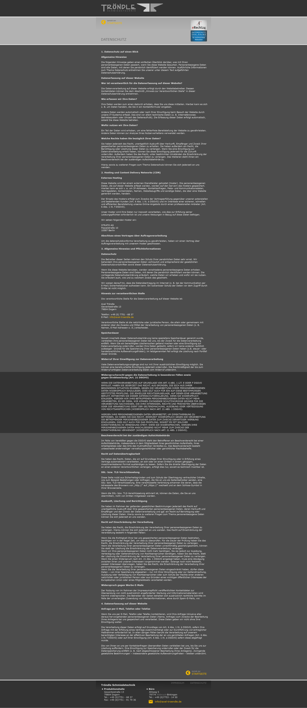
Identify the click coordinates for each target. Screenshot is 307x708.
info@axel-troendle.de (121, 317)
